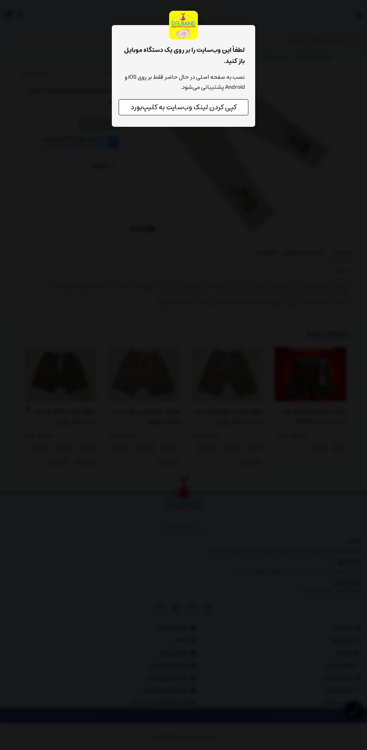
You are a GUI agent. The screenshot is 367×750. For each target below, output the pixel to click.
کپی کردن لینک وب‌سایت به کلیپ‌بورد (184, 107)
